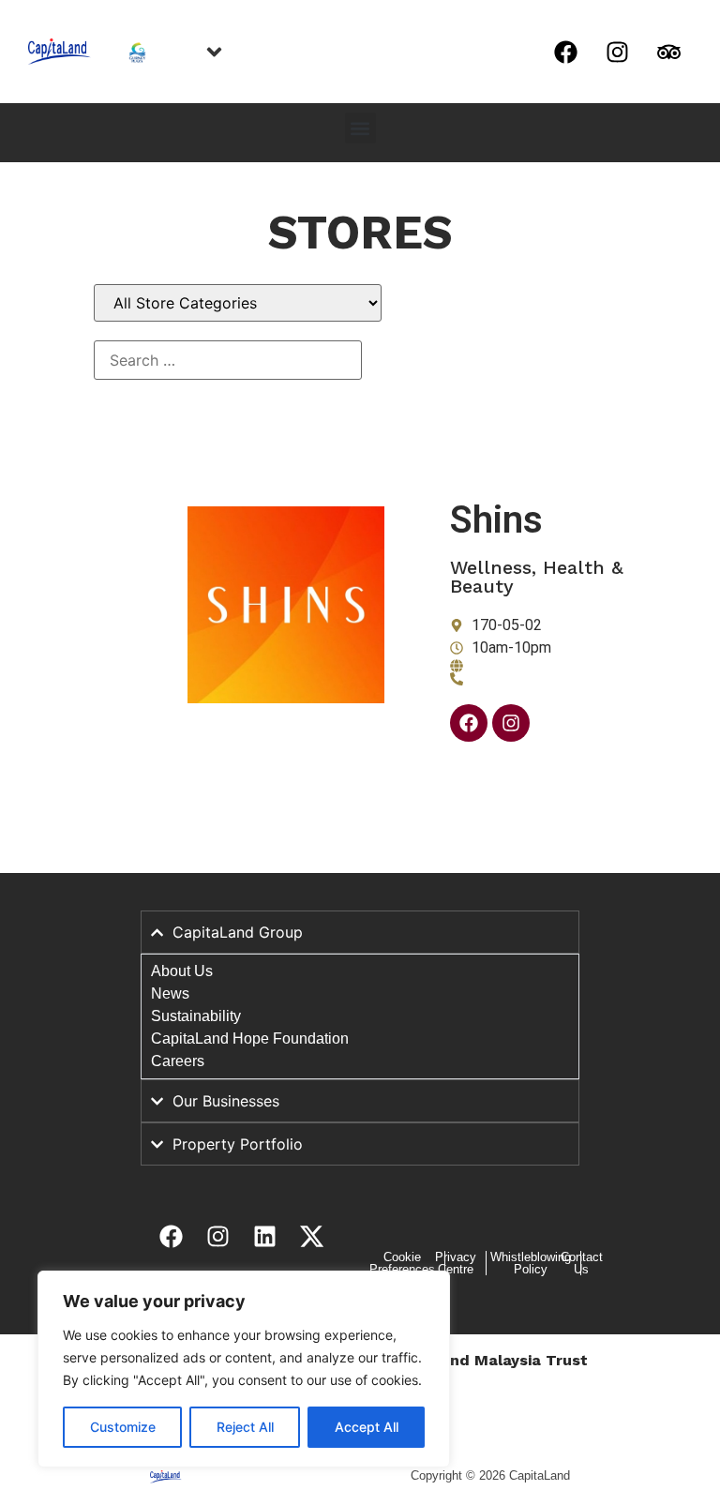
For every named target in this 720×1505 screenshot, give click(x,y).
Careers (177, 1061)
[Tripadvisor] (668, 51)
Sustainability (196, 1016)
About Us (182, 971)
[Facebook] (565, 51)
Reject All (245, 1427)
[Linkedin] (264, 1235)
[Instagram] (616, 51)
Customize (123, 1427)
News (170, 993)
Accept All (366, 1427)
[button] (360, 128)
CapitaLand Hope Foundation (250, 1038)
